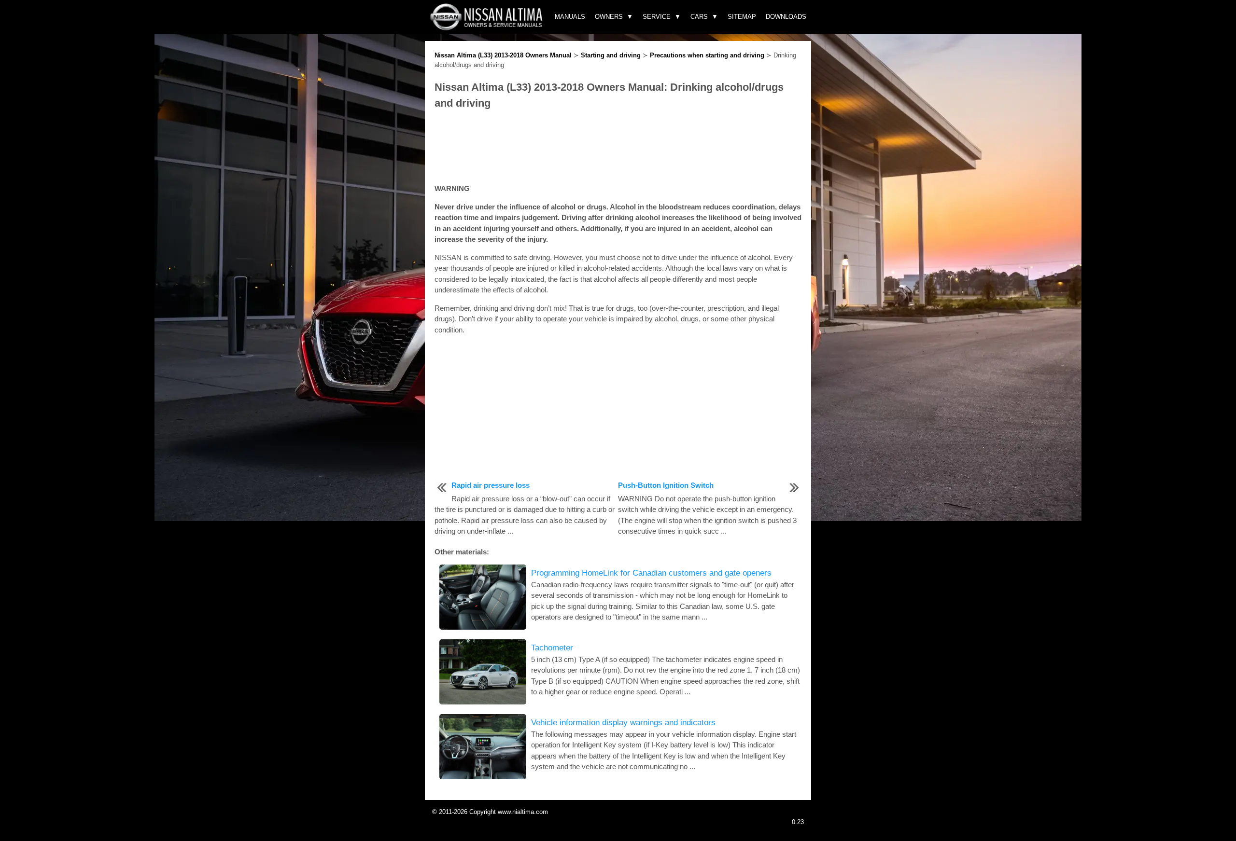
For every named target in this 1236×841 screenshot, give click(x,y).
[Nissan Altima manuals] (487, 27)
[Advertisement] (618, 147)
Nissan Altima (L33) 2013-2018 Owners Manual (503, 55)
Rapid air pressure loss (490, 485)
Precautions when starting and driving (707, 55)
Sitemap (742, 16)
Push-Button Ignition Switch (666, 485)
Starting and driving (611, 55)
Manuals (570, 16)
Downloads (786, 16)
